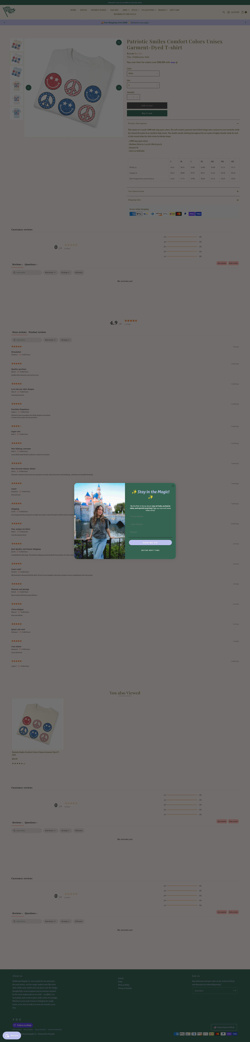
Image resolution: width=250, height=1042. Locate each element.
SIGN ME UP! (150, 542)
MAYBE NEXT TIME (150, 550)
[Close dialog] (172, 485)
